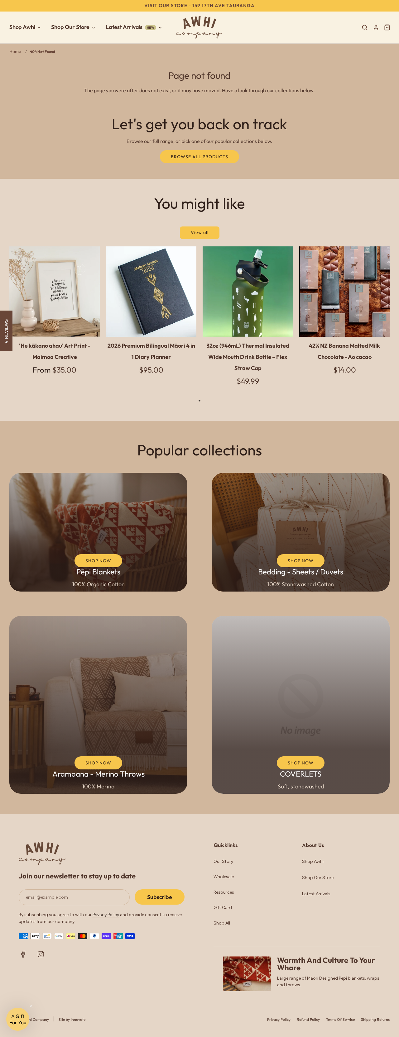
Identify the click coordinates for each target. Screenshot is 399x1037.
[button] (17, 1019)
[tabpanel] (54, 315)
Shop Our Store (318, 877)
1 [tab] (199, 400)
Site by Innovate (72, 1019)
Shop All (222, 923)
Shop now (98, 561)
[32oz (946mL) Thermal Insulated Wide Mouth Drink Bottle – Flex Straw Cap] (248, 291)
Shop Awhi (313, 861)
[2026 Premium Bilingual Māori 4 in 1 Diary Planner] (151, 291)
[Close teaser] (31, 1006)
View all (200, 232)
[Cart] (388, 27)
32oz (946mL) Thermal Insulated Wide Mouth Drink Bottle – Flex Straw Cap (247, 357)
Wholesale (224, 876)
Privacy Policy (105, 914)
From (54, 369)
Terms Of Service (340, 1019)
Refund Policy (308, 1019)
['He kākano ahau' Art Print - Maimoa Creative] (54, 291)
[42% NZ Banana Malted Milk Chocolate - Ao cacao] (344, 291)
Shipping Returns (375, 1019)
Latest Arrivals (316, 894)
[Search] (364, 27)
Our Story (223, 861)
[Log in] (376, 27)
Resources (224, 892)
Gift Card (223, 907)
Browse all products (199, 156)
